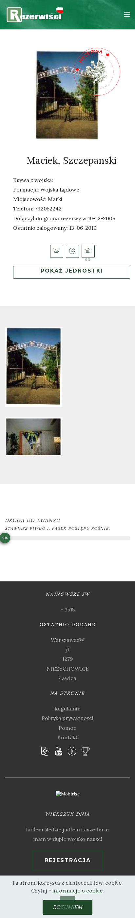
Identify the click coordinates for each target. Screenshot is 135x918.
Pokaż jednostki (72, 271)
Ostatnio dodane (68, 624)
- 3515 (68, 609)
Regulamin (67, 708)
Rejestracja (68, 860)
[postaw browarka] (88, 251)
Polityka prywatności (67, 718)
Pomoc (67, 728)
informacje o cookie (77, 890)
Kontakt (67, 737)
